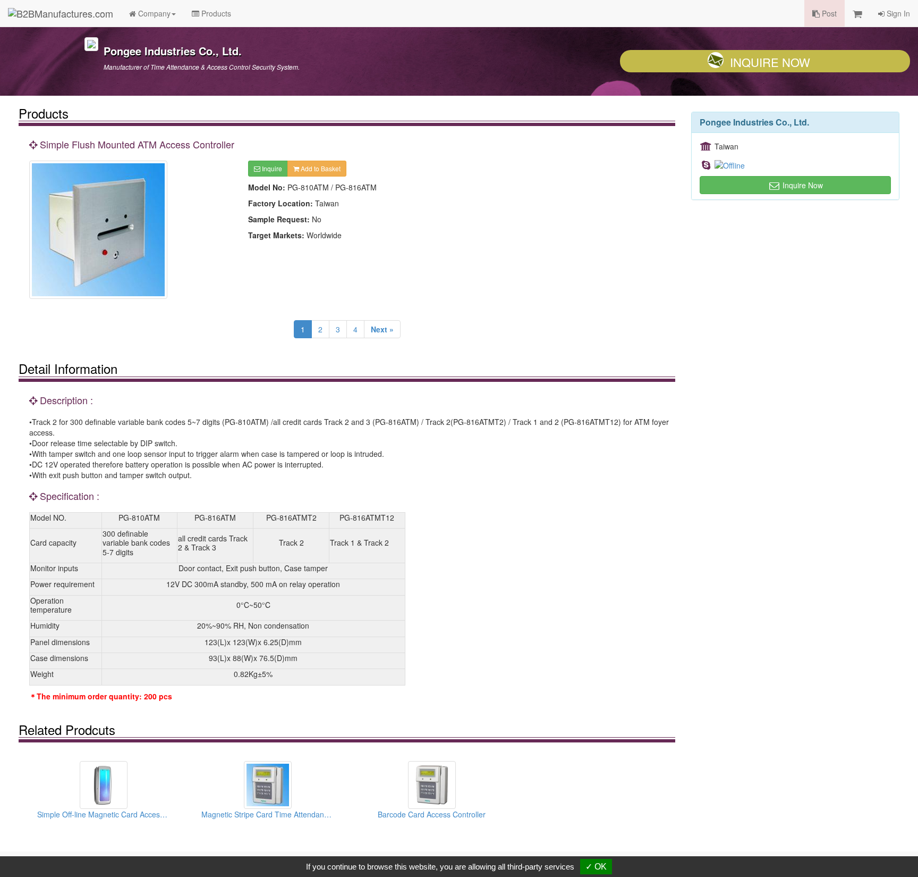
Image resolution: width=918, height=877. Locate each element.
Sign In (897, 13)
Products (215, 13)
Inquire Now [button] (801, 185)
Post (828, 13)
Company (153, 13)
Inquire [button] (271, 168)
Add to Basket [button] (320, 168)
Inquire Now (770, 62)
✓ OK (596, 866)
